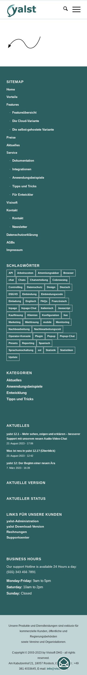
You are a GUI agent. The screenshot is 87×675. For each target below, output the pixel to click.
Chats (22, 279)
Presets (13, 343)
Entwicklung (16, 393)
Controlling (16, 287)
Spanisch (44, 343)
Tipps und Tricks (24, 186)
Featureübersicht (24, 112)
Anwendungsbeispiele (28, 177)
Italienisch (47, 308)
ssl (39, 350)
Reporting (28, 343)
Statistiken (66, 350)
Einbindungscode (52, 294)
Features (12, 104)
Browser (68, 272)
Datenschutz (34, 287)
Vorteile (11, 97)
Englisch (31, 301)
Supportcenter (17, 537)
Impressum (14, 250)
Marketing (15, 322)
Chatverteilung (39, 279)
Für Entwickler (22, 194)
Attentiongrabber (48, 272)
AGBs (10, 242)
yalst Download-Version (25, 526)
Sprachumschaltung (21, 350)
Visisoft (11, 202)
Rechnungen (16, 532)
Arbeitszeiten (25, 272)
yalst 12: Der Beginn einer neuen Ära (30, 463)
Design (51, 287)
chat (11, 279)
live (66, 315)
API (11, 272)
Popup (51, 336)
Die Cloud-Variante (25, 121)
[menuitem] (63, 9)
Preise (11, 137)
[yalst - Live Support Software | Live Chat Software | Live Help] (36, 9)
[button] (64, 663)
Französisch (59, 301)
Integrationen (21, 169)
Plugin (39, 336)
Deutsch (65, 287)
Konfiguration (50, 315)
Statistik (51, 350)
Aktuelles (13, 145)
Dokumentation (23, 160)
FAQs (44, 301)
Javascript (64, 308)
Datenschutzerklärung (22, 235)
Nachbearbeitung (19, 329)
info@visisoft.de (57, 668)
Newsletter (19, 227)
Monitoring (62, 322)
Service (11, 152)
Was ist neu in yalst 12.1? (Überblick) (30, 450)
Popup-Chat (67, 336)
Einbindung (29, 294)
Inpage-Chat (28, 308)
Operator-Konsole (20, 336)
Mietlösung (32, 322)
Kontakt (11, 210)
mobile (47, 322)
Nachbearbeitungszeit (47, 329)
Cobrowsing (60, 279)
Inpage (13, 308)
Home (10, 89)
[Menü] (74, 9)
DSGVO (13, 294)
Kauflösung (16, 315)
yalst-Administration (22, 521)
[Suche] (63, 9)
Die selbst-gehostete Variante (33, 129)
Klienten (32, 315)
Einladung (15, 301)
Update (13, 357)
